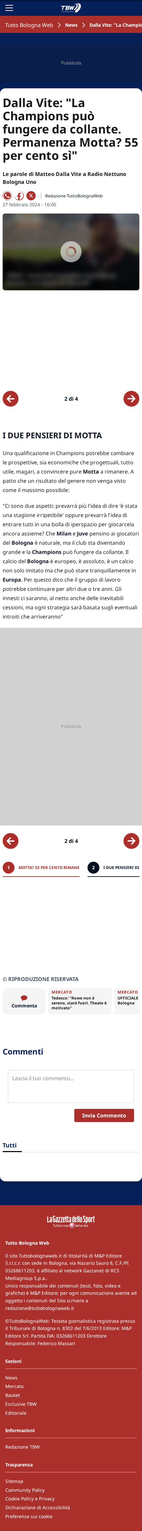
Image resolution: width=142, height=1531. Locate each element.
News (71, 25)
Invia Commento (104, 1115)
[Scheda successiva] (131, 399)
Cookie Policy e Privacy (29, 1498)
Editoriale (15, 1413)
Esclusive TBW (21, 1404)
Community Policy (25, 1490)
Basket (12, 1395)
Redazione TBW (22, 1447)
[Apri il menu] (9, 8)
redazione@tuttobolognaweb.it (39, 1308)
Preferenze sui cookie (29, 1516)
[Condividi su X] (31, 195)
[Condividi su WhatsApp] (7, 195)
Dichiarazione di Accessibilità (37, 1507)
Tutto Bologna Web (29, 25)
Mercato (14, 1386)
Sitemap (14, 1481)
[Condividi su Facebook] (19, 195)
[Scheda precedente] (10, 399)
